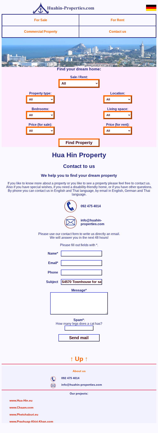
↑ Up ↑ (79, 358)
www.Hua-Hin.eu (21, 400)
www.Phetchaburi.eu (23, 414)
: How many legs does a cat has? (79, 321)
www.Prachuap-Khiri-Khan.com (31, 421)
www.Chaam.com (21, 407)
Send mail (79, 337)
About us (79, 371)
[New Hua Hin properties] (63, 13)
